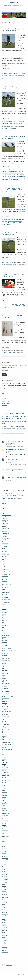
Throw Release (5, 815)
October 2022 (4, 915)
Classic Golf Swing (15, 75)
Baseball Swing (5, 526)
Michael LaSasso (5, 698)
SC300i (3, 760)
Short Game (4, 770)
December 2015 (5, 948)
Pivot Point (4, 741)
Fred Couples (4, 579)
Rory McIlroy (4, 755)
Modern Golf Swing (12, 173)
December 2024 (5, 877)
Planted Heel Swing (6, 742)
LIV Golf (3, 675)
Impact (5, 171)
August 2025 (4, 864)
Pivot (22, 173)
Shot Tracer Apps (5, 775)
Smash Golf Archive (6, 780)
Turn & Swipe (4, 823)
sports (3, 128)
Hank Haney (4, 609)
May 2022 (4, 922)
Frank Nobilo (4, 577)
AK (6, 449)
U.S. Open (4, 825)
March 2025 (4, 872)
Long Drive (4, 678)
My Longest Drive (5, 716)
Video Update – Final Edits (7, 493)
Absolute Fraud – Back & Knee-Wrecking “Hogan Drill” (12, 495)
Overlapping (4, 722)
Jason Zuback (4, 633)
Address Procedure (16, 121)
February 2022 (4, 927)
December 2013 (5, 950)
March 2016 (4, 945)
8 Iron (3, 511)
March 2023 (4, 910)
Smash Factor (4, 779)
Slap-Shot (4, 777)
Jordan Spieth (4, 642)
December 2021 (5, 930)
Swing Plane (4, 795)
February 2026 (4, 854)
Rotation (3, 757)
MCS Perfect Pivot (5, 691)
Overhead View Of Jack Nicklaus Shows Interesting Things (13, 428)
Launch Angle (4, 655)
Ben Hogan (19, 71)
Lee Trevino (4, 663)
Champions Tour (5, 544)
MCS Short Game (5, 693)
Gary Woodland (5, 587)
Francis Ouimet (5, 576)
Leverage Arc (4, 670)
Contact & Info (4, 398)
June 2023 (4, 905)
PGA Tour (19, 173)
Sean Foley (4, 764)
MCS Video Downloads (6, 403)
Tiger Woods (19, 221)
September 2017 (5, 940)
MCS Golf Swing (12, 73)
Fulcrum (3, 582)
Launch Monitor (5, 656)
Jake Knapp (4, 630)
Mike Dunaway (5, 701)
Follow (4, 374)
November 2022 (5, 914)
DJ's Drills (3, 561)
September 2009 (5, 952)
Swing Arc (4, 790)
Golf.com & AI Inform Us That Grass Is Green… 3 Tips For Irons (14, 137)
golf (24, 75)
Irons (7, 73)
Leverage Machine (5, 673)
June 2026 (4, 848)
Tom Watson (4, 818)
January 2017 (4, 942)
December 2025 (5, 858)
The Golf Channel (5, 813)
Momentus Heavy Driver (7, 711)
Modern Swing (5, 708)
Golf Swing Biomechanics (7, 600)
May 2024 (4, 887)
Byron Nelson (4, 539)
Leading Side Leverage (6, 661)
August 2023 (4, 902)
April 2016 (4, 943)
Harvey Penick (5, 612)
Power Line (4, 747)
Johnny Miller (4, 640)
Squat (3, 783)
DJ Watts (21, 75)
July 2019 (3, 932)
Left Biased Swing (5, 666)
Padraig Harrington (5, 724)
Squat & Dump (5, 785)
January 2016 (4, 947)
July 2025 (3, 866)
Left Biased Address (6, 665)
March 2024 (4, 891)
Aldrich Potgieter (5, 520)
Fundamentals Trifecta (6, 584)
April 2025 (4, 871)
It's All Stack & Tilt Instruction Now (8, 420)
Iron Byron (4, 625)
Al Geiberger (4, 518)
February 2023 (4, 912)
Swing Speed (4, 798)
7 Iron (16, 71)
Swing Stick (4, 800)
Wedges (17, 73)
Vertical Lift (4, 828)
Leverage (12, 123)
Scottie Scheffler (5, 762)
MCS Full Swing (5, 688)
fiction (3, 176)
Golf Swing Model (5, 602)
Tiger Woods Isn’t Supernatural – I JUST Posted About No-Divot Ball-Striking (13, 189)
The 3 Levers (4, 810)
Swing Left (4, 793)
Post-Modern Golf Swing (7, 744)
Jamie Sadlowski (5, 632)
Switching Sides (5, 807)
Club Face (4, 553)
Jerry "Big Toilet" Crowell (6, 635)
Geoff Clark (8, 469)
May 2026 (4, 849)
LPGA (3, 681)
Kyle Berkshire (5, 653)
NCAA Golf (4, 719)
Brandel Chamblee (5, 533)
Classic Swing (4, 551)
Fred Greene (4, 581)
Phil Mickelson (4, 737)
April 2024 (4, 889)
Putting (3, 750)
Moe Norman (4, 709)
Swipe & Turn (4, 805)
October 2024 (4, 881)
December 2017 (5, 938)
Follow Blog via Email (6, 362)
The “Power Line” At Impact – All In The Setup (13, 88)
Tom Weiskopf (5, 820)
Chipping (3, 548)
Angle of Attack (5, 523)
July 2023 (3, 904)
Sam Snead (4, 759)
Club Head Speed (5, 554)
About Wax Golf (5, 396)
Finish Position (5, 569)
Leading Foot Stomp (6, 658)
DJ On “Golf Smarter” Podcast (8, 400)
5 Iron (13, 71)
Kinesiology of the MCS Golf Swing (17, 171)
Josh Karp (4, 643)
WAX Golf (14, 3)
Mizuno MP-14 (4, 703)
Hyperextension (5, 619)
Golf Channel (4, 594)
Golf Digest (4, 595)
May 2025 (4, 869)
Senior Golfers (5, 767)
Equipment (4, 567)
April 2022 (4, 924)
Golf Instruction (5, 597)
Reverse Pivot (4, 754)
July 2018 (3, 937)
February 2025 (4, 874)
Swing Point (4, 797)
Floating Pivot (4, 572)
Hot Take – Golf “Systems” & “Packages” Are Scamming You (14, 497)
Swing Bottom (4, 792)
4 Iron (13, 304)
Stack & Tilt (4, 787)
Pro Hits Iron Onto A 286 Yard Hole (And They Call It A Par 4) (13, 275)
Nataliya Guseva (5, 717)
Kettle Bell (4, 647)
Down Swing (4, 563)
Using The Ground (5, 826)
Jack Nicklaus (4, 628)
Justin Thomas (4, 645)
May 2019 (4, 934)
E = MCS (3, 566)
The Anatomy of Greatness (7, 811)
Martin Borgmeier (5, 683)
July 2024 (3, 884)
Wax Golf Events (5, 830)
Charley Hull (4, 546)
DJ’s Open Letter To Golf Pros (7, 401)
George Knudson (5, 592)
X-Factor (3, 835)
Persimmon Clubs (5, 729)
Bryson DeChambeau (6, 534)
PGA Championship (6, 732)
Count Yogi (4, 558)
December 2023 (5, 896)
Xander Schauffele (5, 836)
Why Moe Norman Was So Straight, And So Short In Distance (14, 416)
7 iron (5, 75)
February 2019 (4, 935)
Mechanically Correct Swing (7, 696)
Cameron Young (5, 543)
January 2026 (4, 856)
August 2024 (4, 882)
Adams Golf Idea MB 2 (6, 515)
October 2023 (4, 899)
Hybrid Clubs (4, 617)
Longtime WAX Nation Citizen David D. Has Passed (12, 498)
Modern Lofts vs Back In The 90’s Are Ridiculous (12, 316)
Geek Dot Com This (5, 589)
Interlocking (4, 624)
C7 (2, 541)
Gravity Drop (4, 604)
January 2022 (4, 929)
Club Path (4, 556)
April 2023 (4, 909)
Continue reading (6, 68)
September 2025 (5, 863)
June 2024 (4, 886)
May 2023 (4, 907)
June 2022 (4, 920)
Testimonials (4, 405)
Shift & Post (4, 769)
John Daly (4, 638)
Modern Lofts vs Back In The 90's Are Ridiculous (11, 418)
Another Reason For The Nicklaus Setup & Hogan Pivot (13, 426)
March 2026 (4, 853)
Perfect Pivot (4, 727)
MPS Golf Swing (5, 714)
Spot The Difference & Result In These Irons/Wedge (12, 233)
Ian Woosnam (4, 620)
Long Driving (4, 680)
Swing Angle (4, 788)
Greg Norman (4, 605)
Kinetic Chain (4, 652)
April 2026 (4, 851)
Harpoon (3, 610)
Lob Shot (3, 676)
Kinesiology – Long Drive (7, 648)
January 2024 (4, 894)
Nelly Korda (4, 721)
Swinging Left (4, 803)
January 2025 (4, 876)
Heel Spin (4, 614)
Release (3, 752)
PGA (2, 731)
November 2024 (5, 879)
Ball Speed (4, 525)
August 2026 (4, 844)
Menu (14, 9)
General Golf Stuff (5, 591)
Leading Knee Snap (6, 660)
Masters (3, 685)
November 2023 (5, 897)
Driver (5, 123)
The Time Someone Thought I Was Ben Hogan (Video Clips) (13, 30)
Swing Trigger (4, 802)
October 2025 (4, 861)
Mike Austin (4, 699)
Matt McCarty (4, 686)
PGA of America (5, 734)
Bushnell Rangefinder (6, 538)
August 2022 (4, 917)
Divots (6, 221)
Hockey (3, 615)
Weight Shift (4, 833)
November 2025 (5, 859)
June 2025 (4, 868)
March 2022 (4, 925)
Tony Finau (4, 821)
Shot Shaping (4, 774)
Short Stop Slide (5, 772)
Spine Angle (4, 782)
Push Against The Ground (7, 749)
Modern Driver (5, 704)
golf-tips (5, 126)
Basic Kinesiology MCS (16, 169)
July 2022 (3, 919)
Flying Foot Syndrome (6, 574)
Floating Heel (4, 571)
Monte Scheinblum (5, 713)
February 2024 (4, 892)
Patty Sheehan (5, 726)
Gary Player (4, 586)
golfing (3, 76)
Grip (2, 607)
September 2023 (5, 901)
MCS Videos (4, 694)
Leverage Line (4, 671)
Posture (3, 746)
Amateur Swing (5, 521)
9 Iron (3, 513)
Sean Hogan (4, 765)
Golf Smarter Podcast (6, 599)
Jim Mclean (4, 637)
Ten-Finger (4, 808)
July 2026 (3, 846)
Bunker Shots (4, 536)
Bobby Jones (4, 531)
